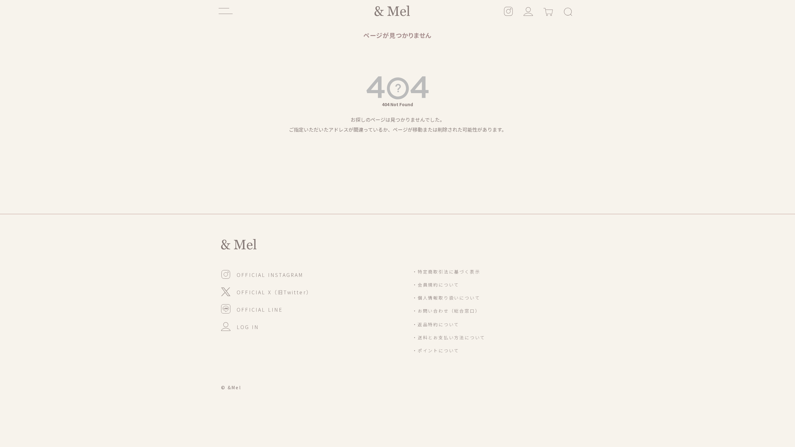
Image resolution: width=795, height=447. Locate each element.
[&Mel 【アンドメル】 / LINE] (252, 308)
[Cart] (548, 11)
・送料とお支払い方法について (448, 337)
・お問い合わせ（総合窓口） (446, 311)
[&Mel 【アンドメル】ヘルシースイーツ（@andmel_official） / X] (266, 291)
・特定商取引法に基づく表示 (446, 272)
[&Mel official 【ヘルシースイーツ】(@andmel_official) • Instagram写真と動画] (508, 11)
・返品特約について (435, 324)
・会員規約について (435, 285)
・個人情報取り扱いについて (446, 298)
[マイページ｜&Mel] (528, 11)
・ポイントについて (435, 350)
